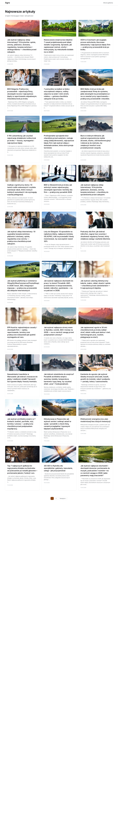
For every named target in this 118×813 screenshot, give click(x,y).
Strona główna (108, 3)
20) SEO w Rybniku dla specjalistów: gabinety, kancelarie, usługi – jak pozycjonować (58, 468)
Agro (7, 2)
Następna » (63, 498)
